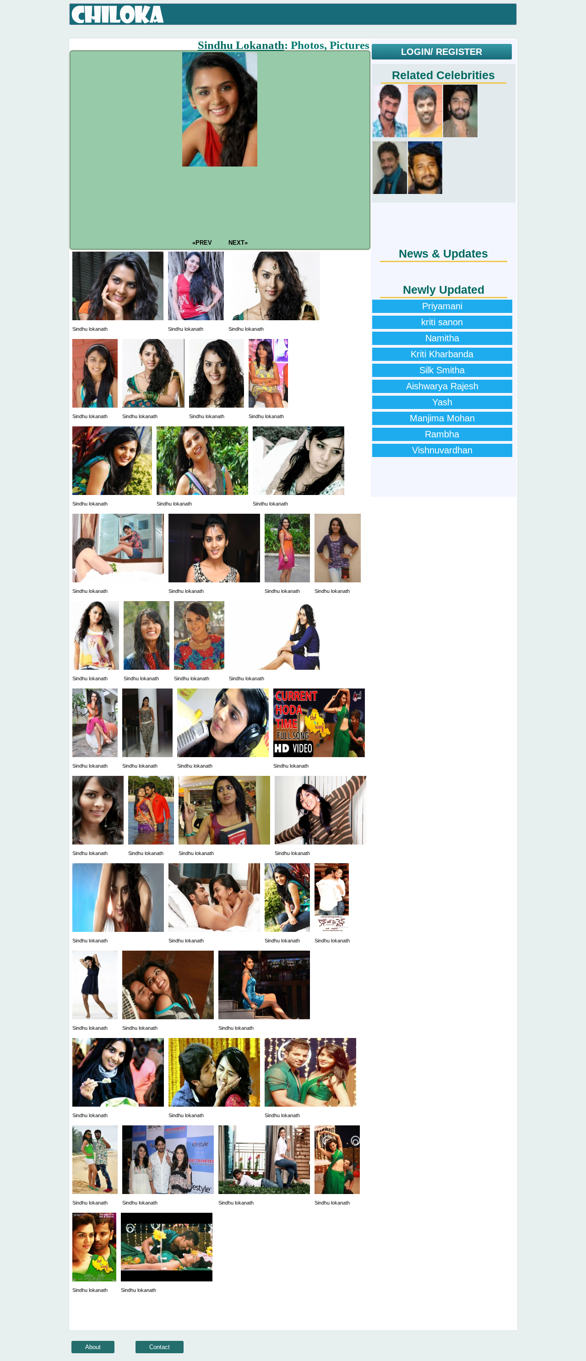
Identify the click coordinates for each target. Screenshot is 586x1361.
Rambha (442, 434)
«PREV (203, 242)
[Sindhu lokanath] (118, 318)
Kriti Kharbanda (442, 354)
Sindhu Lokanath (241, 45)
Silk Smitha (442, 370)
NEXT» (237, 242)
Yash (442, 402)
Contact (159, 1347)
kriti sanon (442, 322)
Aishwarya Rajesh (442, 386)
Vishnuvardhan (442, 450)
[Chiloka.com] (118, 14)
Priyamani (442, 306)
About (93, 1347)
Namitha (442, 338)
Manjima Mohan (442, 418)
